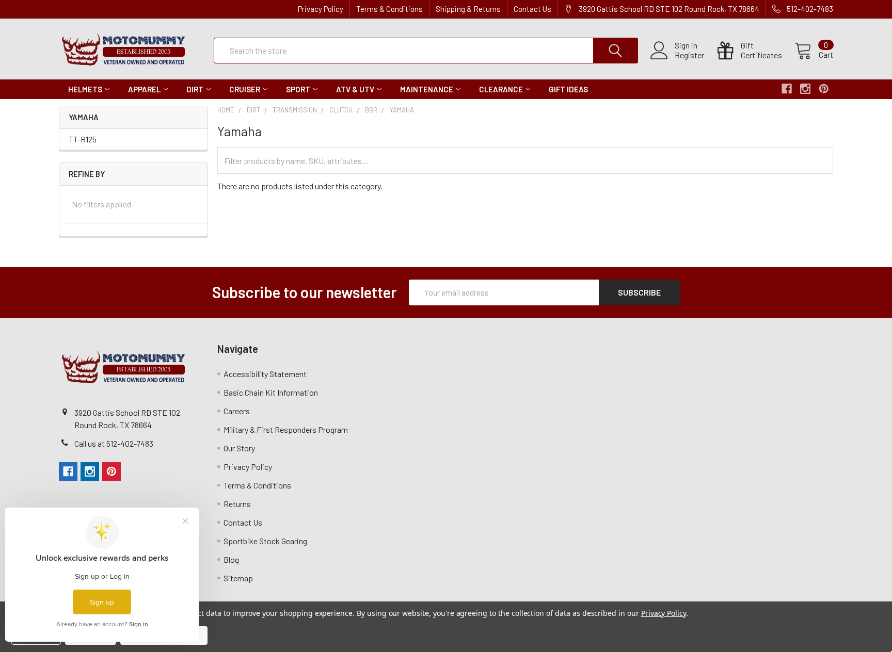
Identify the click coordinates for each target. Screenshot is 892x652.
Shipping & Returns (468, 8)
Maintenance (426, 89)
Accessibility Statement (265, 374)
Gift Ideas (568, 89)
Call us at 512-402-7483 (113, 443)
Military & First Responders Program (286, 429)
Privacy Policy (320, 8)
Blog (231, 559)
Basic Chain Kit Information (271, 392)
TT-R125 (83, 139)
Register (689, 55)
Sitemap (238, 578)
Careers (237, 411)
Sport (298, 89)
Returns (237, 504)
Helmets (85, 89)
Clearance (501, 89)
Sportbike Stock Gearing (265, 541)
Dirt (194, 89)
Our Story (239, 448)
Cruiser (244, 89)
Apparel (144, 89)
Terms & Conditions (389, 8)
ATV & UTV (355, 89)
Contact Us (532, 8)
